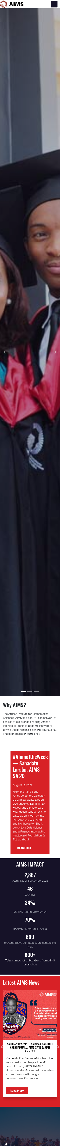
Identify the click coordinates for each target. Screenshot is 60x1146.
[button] (4, 352)
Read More (24, 847)
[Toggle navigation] (54, 4)
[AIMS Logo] (12, 4)
